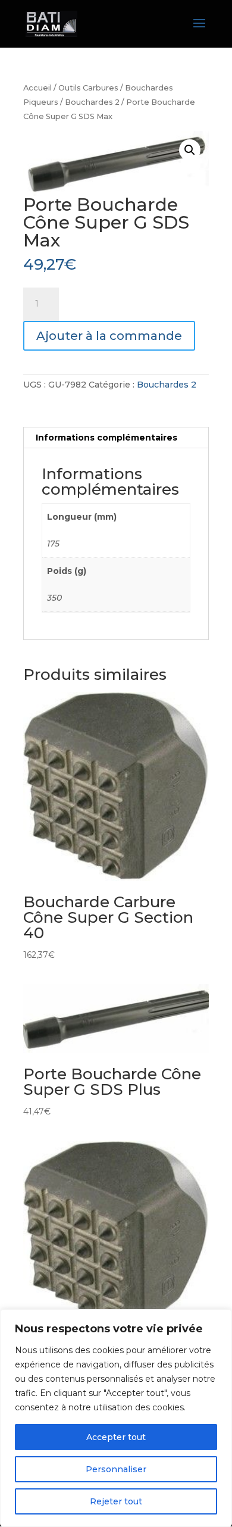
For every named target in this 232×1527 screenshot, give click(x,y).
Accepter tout (116, 1437)
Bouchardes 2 (92, 102)
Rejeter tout (116, 1501)
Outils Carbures (88, 87)
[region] (116, 1418)
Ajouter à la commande (109, 336)
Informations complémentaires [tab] (106, 437)
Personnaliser (116, 1469)
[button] (189, 150)
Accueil (37, 87)
